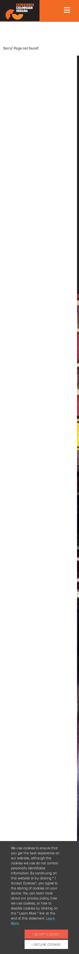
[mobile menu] (67, 10)
